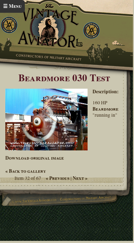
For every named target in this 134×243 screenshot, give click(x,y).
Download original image (34, 157)
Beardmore (105, 108)
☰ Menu (12, 6)
